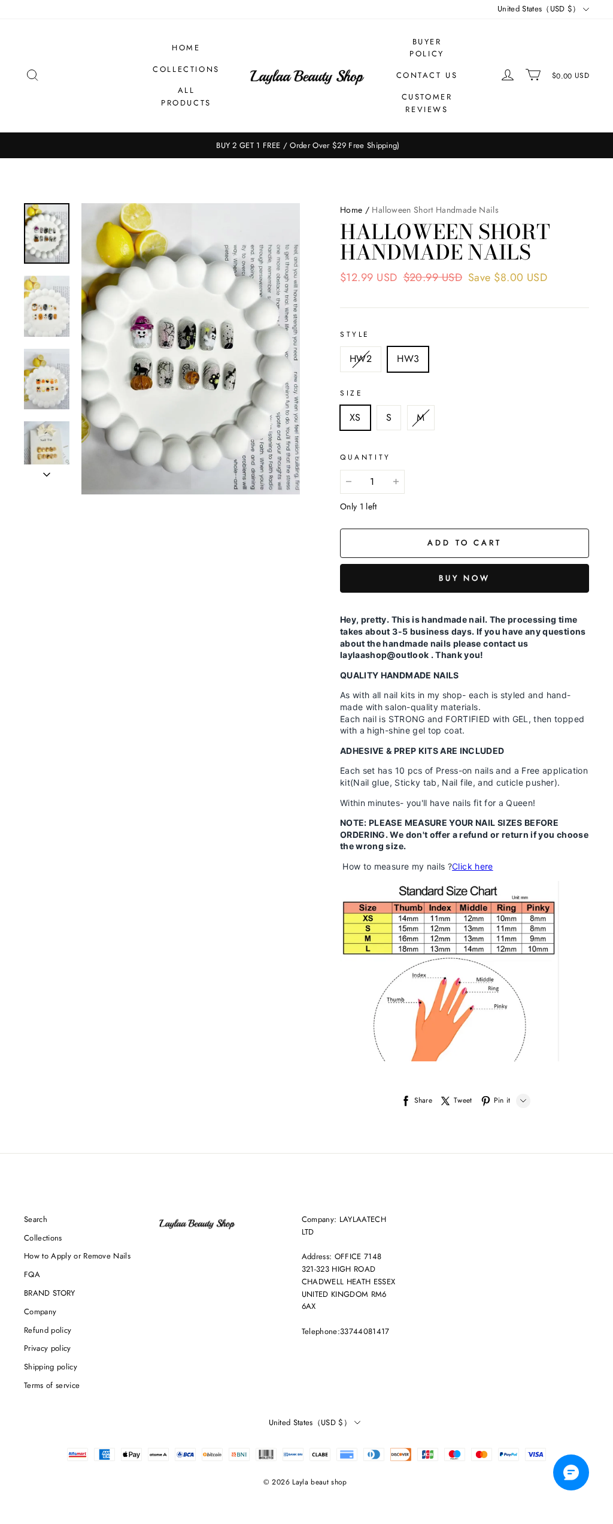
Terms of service (52, 1385)
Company (40, 1311)
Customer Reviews (427, 103)
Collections (186, 69)
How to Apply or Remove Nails (77, 1256)
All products (186, 96)
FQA (32, 1274)
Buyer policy (426, 48)
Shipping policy (50, 1366)
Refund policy (47, 1330)
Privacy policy (47, 1348)
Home (186, 47)
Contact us (427, 75)
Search (35, 1219)
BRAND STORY (49, 1293)
